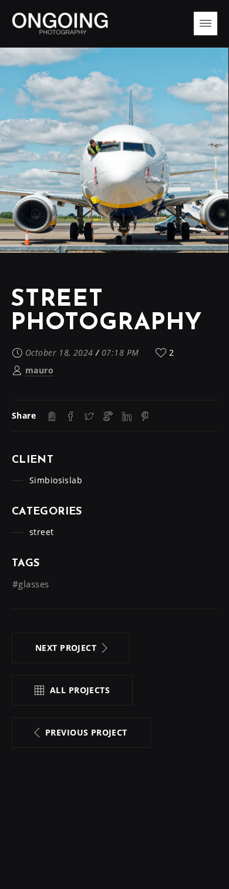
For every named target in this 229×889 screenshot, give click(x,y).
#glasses (30, 584)
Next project (65, 647)
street (41, 531)
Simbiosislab (55, 480)
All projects (80, 690)
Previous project (86, 732)
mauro (39, 370)
